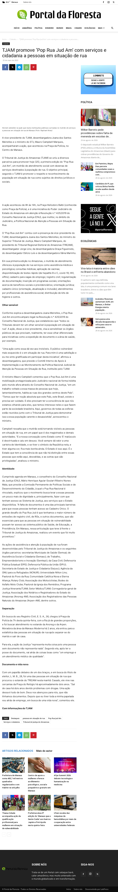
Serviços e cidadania (12, 722)
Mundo (59, 28)
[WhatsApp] (26, 67)
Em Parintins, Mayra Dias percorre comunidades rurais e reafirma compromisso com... (105, 169)
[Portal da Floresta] (59, 14)
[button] (112, 28)
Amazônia (27, 28)
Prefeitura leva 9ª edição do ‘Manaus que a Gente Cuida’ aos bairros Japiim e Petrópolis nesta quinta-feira (39, 819)
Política (38, 28)
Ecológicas (90, 28)
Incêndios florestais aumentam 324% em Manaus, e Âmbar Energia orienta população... (104, 304)
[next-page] (9, 834)
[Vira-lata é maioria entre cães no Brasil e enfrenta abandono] (98, 256)
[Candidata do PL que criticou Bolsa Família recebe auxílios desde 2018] (87, 186)
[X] (113, 2)
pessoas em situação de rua (34, 718)
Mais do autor (44, 750)
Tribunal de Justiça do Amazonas (36, 722)
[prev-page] (4, 834)
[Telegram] (19, 67)
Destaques (15, 718)
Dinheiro (49, 28)
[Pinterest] (33, 67)
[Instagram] (108, 2)
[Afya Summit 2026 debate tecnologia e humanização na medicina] (65, 765)
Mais (100, 28)
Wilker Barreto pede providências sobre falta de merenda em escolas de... (96, 133)
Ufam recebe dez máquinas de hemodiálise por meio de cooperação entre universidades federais (65, 819)
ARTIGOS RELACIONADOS (17, 750)
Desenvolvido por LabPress (96, 889)
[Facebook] (103, 2)
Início (17, 28)
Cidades (78, 28)
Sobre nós (27, 2)
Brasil (69, 28)
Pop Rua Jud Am (54, 718)
